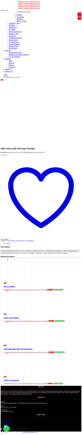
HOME (19, 15)
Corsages (12, 67)
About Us (8, 69)
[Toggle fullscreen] (4, 432)
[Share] (3, 432)
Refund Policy (7, 425)
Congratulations (14, 44)
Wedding (12, 25)
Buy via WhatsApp (58, 289)
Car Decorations (14, 57)
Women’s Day (14, 46)
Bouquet (13, 240)
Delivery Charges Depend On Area (26, 1)
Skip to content (4, 10)
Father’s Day (13, 40)
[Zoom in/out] (6, 432)
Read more (50, 383)
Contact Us (9, 71)
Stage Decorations (15, 52)
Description (7, 243)
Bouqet (11, 65)
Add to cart (50, 289)
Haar (10, 61)
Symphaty (12, 29)
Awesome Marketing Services (30, 432)
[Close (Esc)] (1, 432)
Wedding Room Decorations (19, 54)
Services (8, 50)
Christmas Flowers (15, 38)
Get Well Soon (14, 42)
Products (8, 59)
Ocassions (20, 17)
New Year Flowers (15, 31)
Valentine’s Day (14, 23)
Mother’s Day (14, 34)
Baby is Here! (22, 21)
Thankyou (12, 36)
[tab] (42, 243)
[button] (6, 428)
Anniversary (13, 27)
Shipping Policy (8, 423)
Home (5, 419)
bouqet (8, 240)
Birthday (20, 19)
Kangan (11, 63)
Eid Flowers (13, 48)
